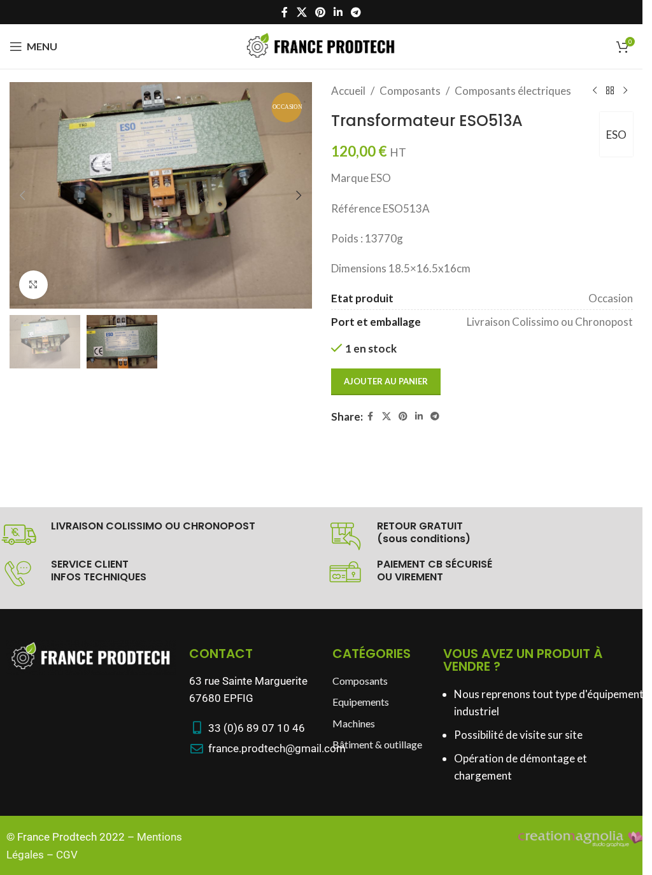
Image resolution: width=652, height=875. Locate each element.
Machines (353, 723)
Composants (410, 90)
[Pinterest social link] (320, 12)
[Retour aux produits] (610, 91)
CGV (67, 854)
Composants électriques (513, 90)
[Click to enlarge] (33, 284)
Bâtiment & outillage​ (377, 744)
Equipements (360, 702)
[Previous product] (594, 91)
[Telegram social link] (356, 12)
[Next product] (625, 91)
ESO (616, 134)
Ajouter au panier (386, 381)
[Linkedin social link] (338, 12)
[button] (22, 195)
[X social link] (301, 12)
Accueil (348, 90)
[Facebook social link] (284, 12)
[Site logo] (321, 45)
